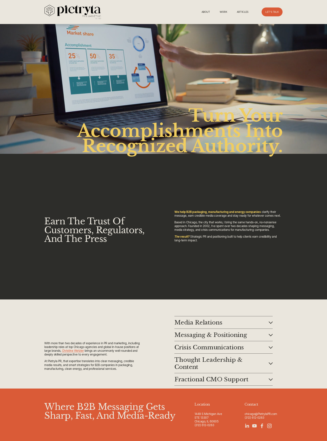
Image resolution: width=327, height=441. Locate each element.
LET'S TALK (272, 11)
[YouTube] (254, 425)
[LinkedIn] (247, 425)
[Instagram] (269, 425)
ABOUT (206, 11)
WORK (223, 11)
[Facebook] (262, 425)
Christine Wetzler (73, 350)
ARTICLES (242, 11)
